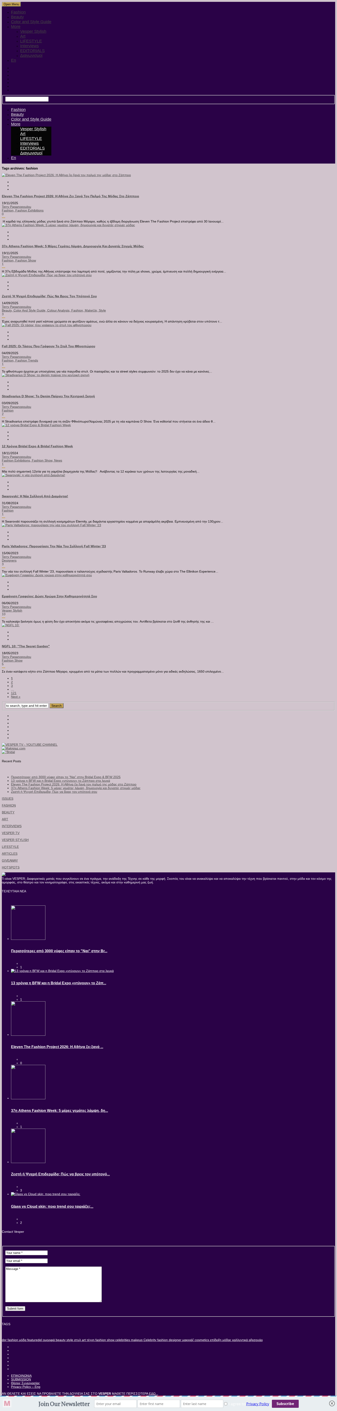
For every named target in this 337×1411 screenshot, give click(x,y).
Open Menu (11, 4)
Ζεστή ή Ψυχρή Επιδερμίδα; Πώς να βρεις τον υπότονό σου (49, 296)
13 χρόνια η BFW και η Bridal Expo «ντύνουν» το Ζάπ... (58, 983)
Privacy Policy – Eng (25, 1387)
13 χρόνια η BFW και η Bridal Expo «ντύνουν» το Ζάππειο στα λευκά (60, 780)
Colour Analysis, (59, 310)
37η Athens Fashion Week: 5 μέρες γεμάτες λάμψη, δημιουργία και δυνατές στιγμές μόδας (73, 246)
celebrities (122, 1340)
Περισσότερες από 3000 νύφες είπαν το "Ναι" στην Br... (59, 951)
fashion (12, 1340)
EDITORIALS (32, 50)
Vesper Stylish (33, 31)
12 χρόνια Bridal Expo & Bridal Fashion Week (37, 446)
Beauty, (8, 310)
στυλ (77, 1340)
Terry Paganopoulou (16, 207)
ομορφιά (48, 1340)
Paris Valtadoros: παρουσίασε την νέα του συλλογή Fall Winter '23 (54, 546)
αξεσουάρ (255, 1340)
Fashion (18, 12)
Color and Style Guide (31, 21)
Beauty (17, 17)
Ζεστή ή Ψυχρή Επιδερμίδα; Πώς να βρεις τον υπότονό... (60, 1174)
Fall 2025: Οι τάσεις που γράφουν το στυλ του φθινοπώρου (48, 346)
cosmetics (201, 1340)
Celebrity (149, 1340)
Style (102, 310)
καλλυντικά (239, 1340)
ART (5, 819)
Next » (15, 697)
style (69, 1340)
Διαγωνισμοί (31, 55)
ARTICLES (9, 853)
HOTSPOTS (10, 867)
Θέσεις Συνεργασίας (25, 1383)
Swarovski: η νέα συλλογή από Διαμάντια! (35, 496)
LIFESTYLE (31, 41)
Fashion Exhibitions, (17, 460)
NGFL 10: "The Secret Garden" (26, 646)
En (13, 60)
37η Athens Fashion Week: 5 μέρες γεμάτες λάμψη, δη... (59, 1111)
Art (22, 36)
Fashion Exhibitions (29, 210)
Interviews (29, 46)
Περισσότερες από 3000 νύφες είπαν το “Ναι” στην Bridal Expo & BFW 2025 (66, 777)
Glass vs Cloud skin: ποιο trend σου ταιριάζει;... (52, 1206)
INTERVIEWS (12, 826)
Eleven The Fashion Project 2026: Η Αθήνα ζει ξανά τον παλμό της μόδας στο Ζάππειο (70, 196)
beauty (60, 1340)
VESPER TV (10, 833)
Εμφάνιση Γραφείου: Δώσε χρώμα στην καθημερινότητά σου (49, 596)
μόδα (22, 1340)
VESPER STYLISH (15, 840)
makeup (136, 1340)
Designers (9, 560)
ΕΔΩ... (153, 1393)
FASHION (9, 805)
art (83, 1340)
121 (14, 693)
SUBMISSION (21, 1379)
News (58, 460)
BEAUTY (8, 812)
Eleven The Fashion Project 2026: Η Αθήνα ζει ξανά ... (57, 1047)
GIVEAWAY (10, 860)
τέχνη (90, 1340)
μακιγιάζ (187, 1340)
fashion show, (43, 460)
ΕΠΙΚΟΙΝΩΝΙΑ (21, 1376)
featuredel (34, 1340)
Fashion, (8, 210)
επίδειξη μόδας (220, 1340)
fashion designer (168, 1340)
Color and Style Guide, (30, 310)
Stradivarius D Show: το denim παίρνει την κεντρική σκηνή (48, 396)
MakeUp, (92, 310)
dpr (4, 1340)
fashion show (25, 260)
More (15, 26)
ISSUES (7, 798)
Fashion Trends (26, 360)
